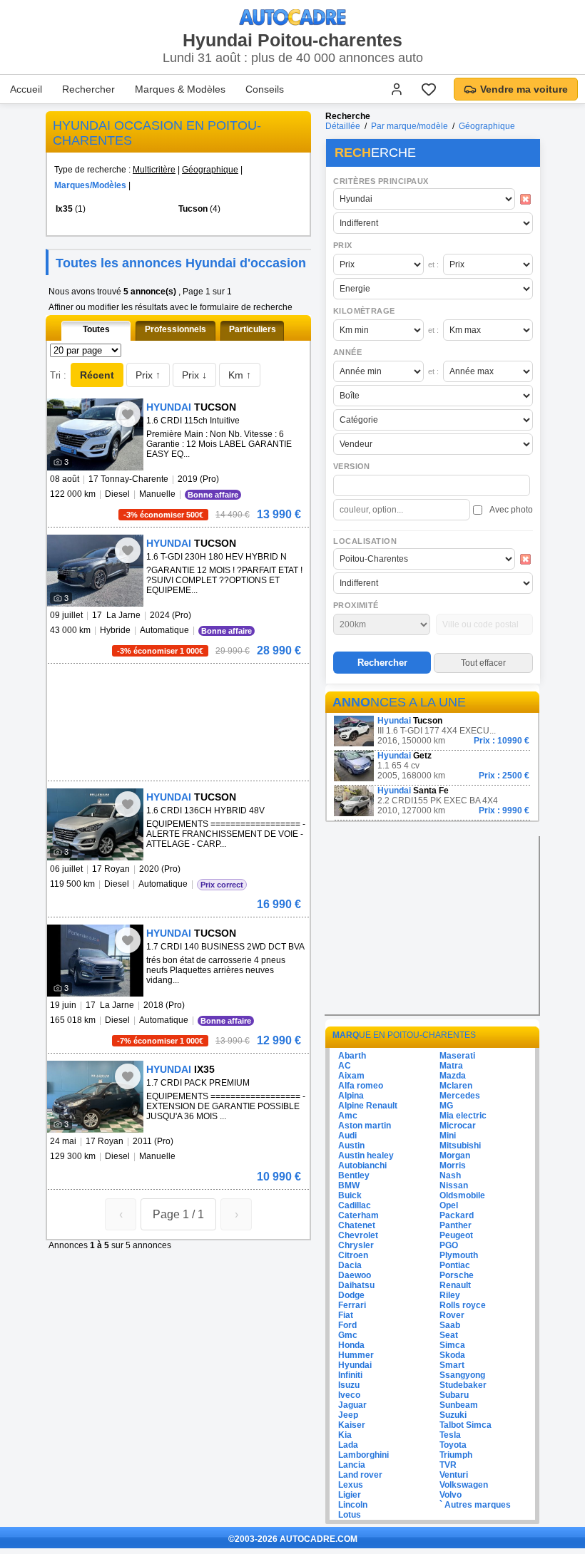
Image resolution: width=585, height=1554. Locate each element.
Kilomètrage (364, 311)
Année (347, 352)
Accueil (26, 89)
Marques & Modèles (180, 89)
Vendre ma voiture (524, 89)
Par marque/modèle (409, 126)
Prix (342, 245)
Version (351, 466)
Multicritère (154, 170)
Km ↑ (239, 375)
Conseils (264, 89)
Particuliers (252, 329)
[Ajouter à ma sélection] (128, 414)
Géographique (210, 170)
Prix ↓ (194, 375)
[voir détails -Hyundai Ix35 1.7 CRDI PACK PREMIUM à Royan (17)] (95, 1097)
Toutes (96, 329)
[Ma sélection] (428, 89)
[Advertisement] (175, 685)
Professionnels (175, 329)
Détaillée (342, 126)
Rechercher (88, 89)
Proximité (356, 605)
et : (433, 264)
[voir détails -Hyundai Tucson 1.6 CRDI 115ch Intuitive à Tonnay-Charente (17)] (95, 434)
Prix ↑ (148, 375)
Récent (97, 375)
